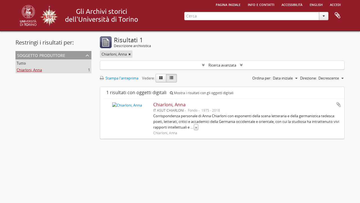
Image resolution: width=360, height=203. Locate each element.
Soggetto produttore (41, 55)
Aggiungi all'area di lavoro (338, 104)
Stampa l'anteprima (121, 78)
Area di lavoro (337, 15)
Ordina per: (261, 78)
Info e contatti (261, 4)
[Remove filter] (130, 54)
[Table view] (171, 78)
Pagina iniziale (228, 4)
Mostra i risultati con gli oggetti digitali (203, 93)
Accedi (335, 4)
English (316, 4)
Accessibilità (292, 4)
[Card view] (161, 78)
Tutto (21, 63)
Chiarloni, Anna (29, 69)
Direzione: (308, 78)
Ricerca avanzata (222, 65)
